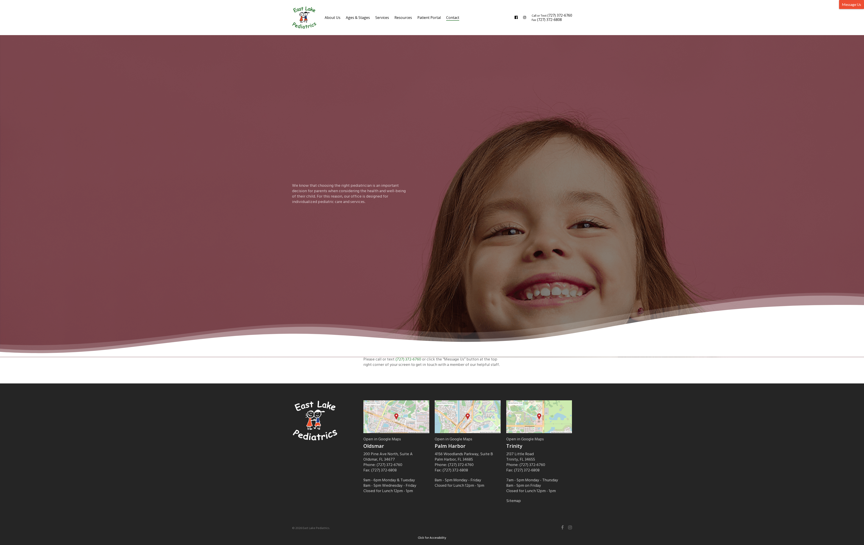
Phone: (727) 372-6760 (382, 465)
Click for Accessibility (432, 538)
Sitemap (513, 501)
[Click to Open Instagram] (524, 18)
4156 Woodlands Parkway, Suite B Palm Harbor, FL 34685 (464, 456)
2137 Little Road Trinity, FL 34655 (520, 456)
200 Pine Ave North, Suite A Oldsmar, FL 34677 (388, 456)
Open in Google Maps (382, 439)
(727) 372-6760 (408, 359)
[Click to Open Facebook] (516, 18)
